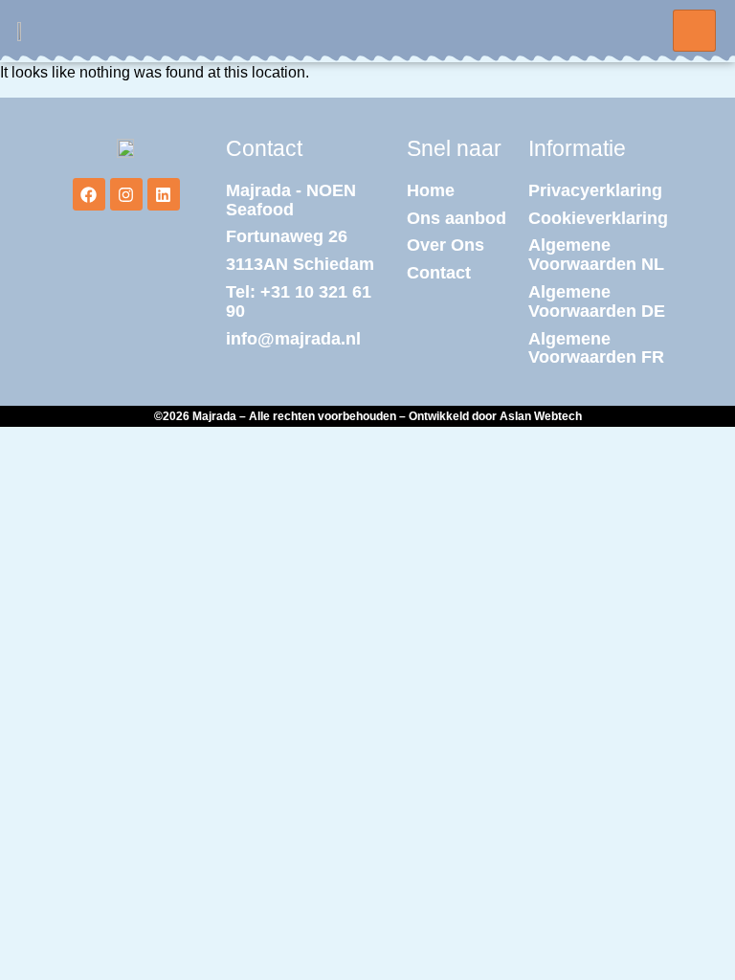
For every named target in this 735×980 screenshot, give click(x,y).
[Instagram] (126, 194)
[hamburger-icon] (694, 31)
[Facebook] (89, 194)
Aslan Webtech (541, 416)
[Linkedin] (163, 194)
